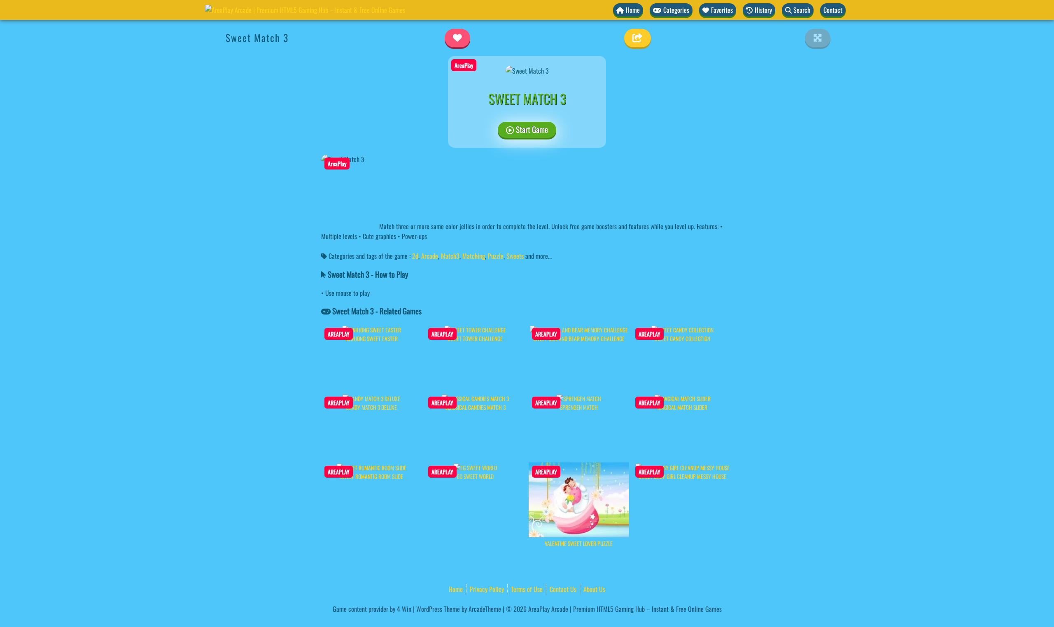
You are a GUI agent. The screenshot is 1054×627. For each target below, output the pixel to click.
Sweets (515, 256)
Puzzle (496, 256)
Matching (473, 256)
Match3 (450, 256)
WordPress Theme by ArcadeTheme (458, 609)
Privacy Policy (487, 589)
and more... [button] (538, 256)
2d (415, 256)
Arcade (429, 256)
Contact (832, 10)
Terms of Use (527, 589)
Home (456, 589)
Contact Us (563, 589)
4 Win (404, 609)
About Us (594, 589)
